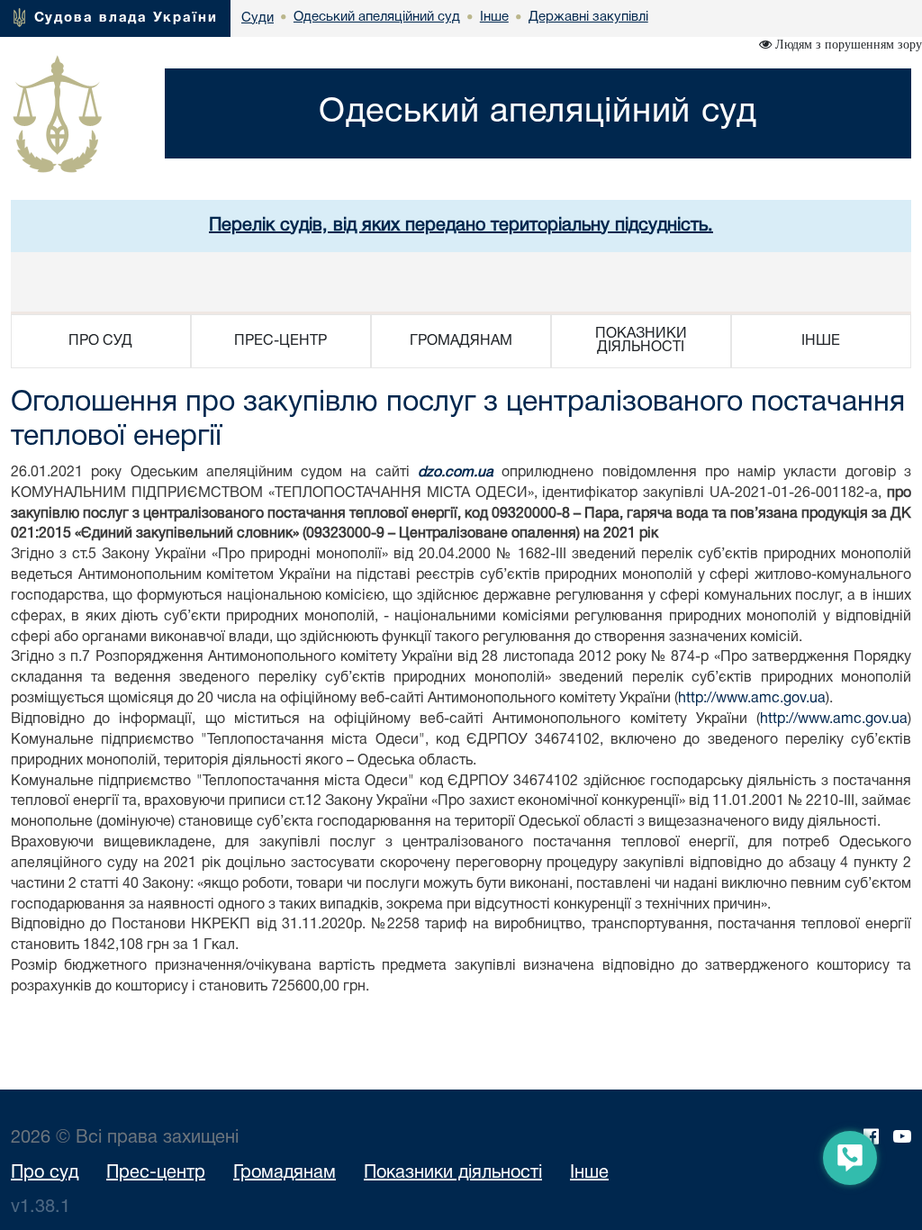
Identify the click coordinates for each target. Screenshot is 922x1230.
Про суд (44, 1173)
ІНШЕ (820, 341)
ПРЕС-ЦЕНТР (280, 341)
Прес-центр (155, 1173)
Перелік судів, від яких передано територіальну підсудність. (461, 226)
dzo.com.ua (455, 472)
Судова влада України (126, 18)
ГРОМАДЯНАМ (461, 341)
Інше (589, 1173)
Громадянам (284, 1173)
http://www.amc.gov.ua (752, 698)
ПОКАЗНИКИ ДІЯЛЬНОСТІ (641, 341)
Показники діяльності (453, 1173)
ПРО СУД (100, 341)
